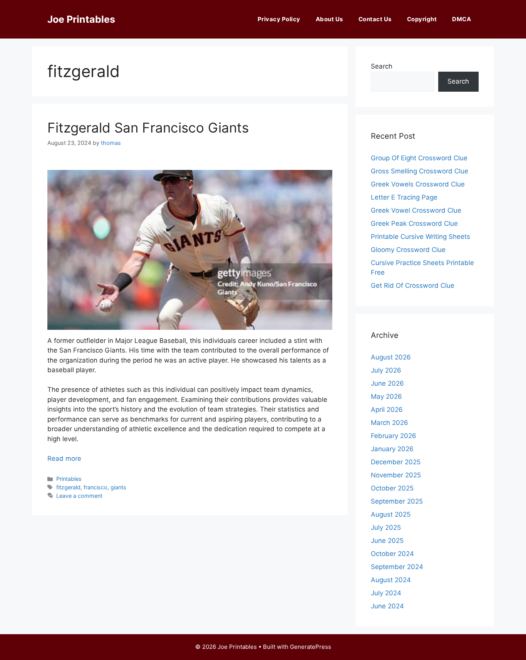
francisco (95, 487)
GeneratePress (310, 646)
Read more (64, 458)
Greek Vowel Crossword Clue (416, 210)
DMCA (461, 19)
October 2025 (392, 488)
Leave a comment (79, 495)
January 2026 (392, 449)
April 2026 (387, 409)
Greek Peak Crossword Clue (414, 223)
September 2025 (397, 501)
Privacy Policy (279, 19)
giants (118, 487)
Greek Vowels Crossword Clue (418, 184)
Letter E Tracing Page (404, 197)
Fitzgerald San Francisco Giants (148, 127)
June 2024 (387, 606)
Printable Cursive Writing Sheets (420, 236)
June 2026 (387, 383)
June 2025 (387, 540)
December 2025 (395, 462)
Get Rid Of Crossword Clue (412, 285)
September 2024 (397, 567)
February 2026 (393, 436)
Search (381, 66)
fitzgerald (68, 487)
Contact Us (375, 19)
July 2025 (386, 527)
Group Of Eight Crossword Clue (419, 158)
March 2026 (389, 423)
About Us (329, 19)
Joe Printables (81, 19)
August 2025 (390, 514)
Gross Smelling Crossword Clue (419, 171)
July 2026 (386, 370)
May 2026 (386, 396)
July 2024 (386, 593)
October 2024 (392, 554)
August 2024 (391, 580)
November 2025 (396, 475)
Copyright (422, 19)
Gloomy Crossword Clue (408, 250)
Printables (69, 478)
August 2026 (391, 357)
